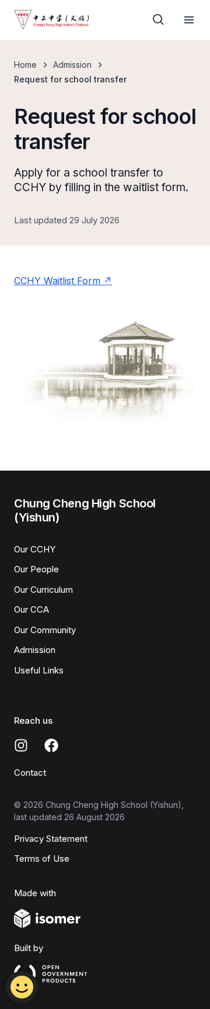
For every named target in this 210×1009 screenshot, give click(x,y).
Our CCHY (34, 549)
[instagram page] (21, 745)
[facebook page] (51, 745)
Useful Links (39, 670)
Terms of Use (41, 858)
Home (25, 65)
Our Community (45, 629)
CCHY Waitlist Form (57, 280)
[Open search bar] (159, 20)
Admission (72, 65)
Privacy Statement (51, 838)
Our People (36, 569)
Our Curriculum (43, 589)
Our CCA (31, 609)
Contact (30, 772)
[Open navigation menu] (189, 20)
